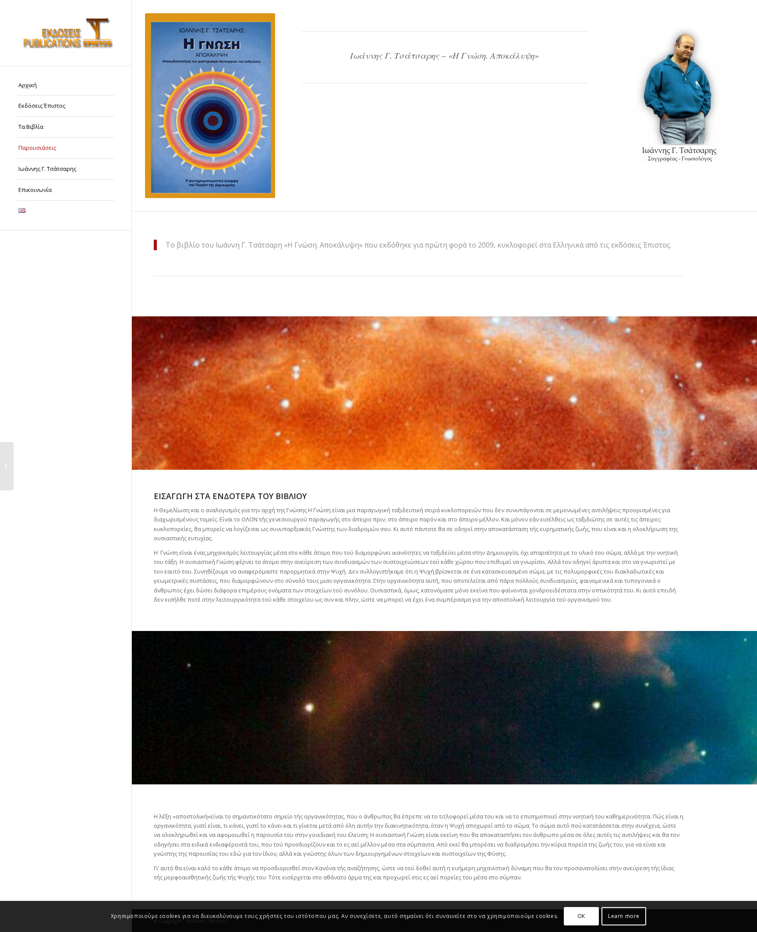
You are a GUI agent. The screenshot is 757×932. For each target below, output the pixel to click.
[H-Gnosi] (210, 105)
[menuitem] (65, 85)
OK (581, 916)
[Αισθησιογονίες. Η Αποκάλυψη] (7, 466)
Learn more (624, 916)
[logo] (66, 33)
